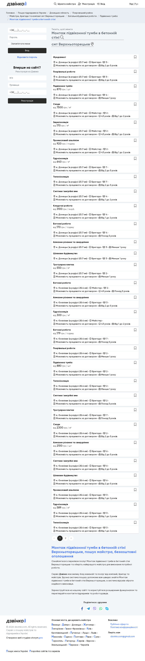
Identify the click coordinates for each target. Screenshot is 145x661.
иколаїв (57, 637)
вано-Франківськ (75, 628)
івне (88, 637)
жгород (70, 641)
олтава (78, 637)
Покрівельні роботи (64, 71)
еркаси (73, 645)
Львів (93, 633)
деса (68, 637)
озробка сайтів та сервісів (44, 651)
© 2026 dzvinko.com (16, 627)
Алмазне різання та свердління (71, 242)
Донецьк (76, 624)
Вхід (27, 50)
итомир (88, 624)
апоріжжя (57, 628)
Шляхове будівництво (65, 253)
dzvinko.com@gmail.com (122, 636)
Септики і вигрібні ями (65, 191)
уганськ (75, 633)
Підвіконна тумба (62, 86)
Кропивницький (60, 633)
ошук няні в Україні (17, 651)
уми (96, 637)
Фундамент (59, 57)
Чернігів (84, 645)
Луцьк (85, 633)
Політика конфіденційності (123, 627)
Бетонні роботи (62, 223)
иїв (89, 628)
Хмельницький (59, 645)
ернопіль (57, 641)
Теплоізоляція (61, 176)
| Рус (133, 4)
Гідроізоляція (60, 158)
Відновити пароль (27, 57)
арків (80, 641)
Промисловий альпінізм (66, 140)
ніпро (66, 624)
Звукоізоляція (60, 122)
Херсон (90, 641)
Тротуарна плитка (63, 264)
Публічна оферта (119, 624)
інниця (56, 624)
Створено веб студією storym (24, 638)
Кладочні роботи (62, 205)
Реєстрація (27, 100)
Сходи (56, 104)
